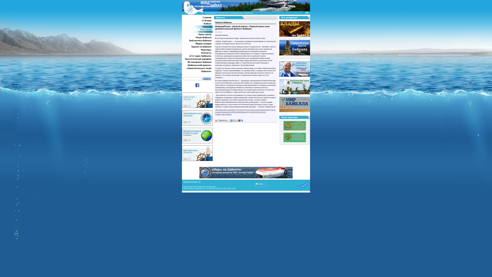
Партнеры (206, 50)
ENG (307, 12)
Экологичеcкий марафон (198, 59)
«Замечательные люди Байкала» (199, 70)
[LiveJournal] (242, 120)
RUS (303, 12)
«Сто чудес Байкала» (200, 56)
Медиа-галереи (203, 43)
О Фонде (206, 20)
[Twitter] (234, 120)
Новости (207, 27)
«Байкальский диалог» (199, 65)
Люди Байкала (203, 37)
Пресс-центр (204, 34)
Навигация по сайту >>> (192, 182)
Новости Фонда (205, 29)
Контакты (206, 53)
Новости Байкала (205, 32)
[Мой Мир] (239, 120)
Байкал (207, 23)
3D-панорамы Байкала (199, 62)
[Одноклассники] (236, 120)
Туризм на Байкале (201, 47)
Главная (207, 17)
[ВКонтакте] (231, 120)
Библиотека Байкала (200, 40)
